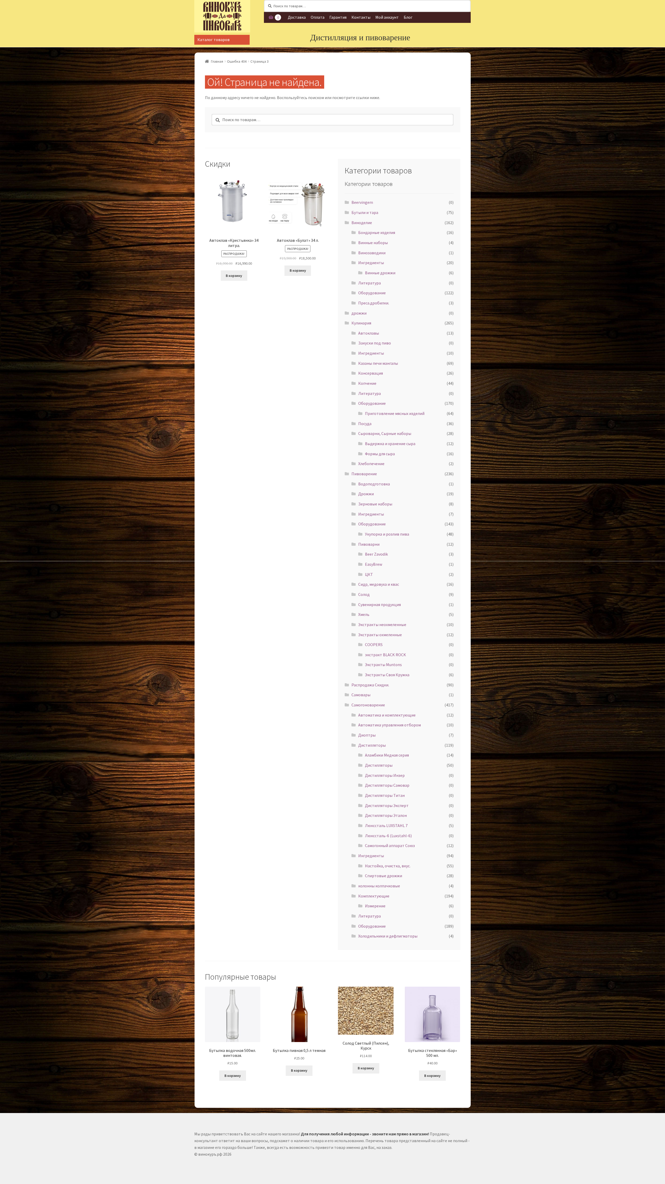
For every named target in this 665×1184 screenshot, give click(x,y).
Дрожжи (366, 493)
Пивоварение (364, 473)
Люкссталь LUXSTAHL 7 (386, 825)
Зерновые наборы (375, 503)
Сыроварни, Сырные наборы (384, 433)
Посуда (364, 423)
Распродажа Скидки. (370, 684)
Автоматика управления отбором (389, 724)
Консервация (370, 373)
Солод (364, 594)
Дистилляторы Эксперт (387, 805)
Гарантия (338, 17)
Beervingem (362, 202)
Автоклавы (368, 333)
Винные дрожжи (380, 272)
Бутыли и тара (364, 212)
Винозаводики (371, 252)
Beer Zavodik (376, 554)
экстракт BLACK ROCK (385, 654)
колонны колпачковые (379, 885)
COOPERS (374, 644)
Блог (408, 17)
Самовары (360, 694)
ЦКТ (369, 574)
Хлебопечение (371, 463)
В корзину (234, 275)
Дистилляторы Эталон (386, 815)
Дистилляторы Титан (385, 795)
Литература (369, 282)
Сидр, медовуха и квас (378, 584)
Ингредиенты (371, 262)
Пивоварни (369, 544)
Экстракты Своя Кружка (387, 674)
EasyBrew (373, 564)
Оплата (317, 17)
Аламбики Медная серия (387, 755)
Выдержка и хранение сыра (390, 443)
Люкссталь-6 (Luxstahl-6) (388, 835)
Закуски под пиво (374, 343)
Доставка (297, 17)
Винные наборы (373, 242)
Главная (217, 61)
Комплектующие (373, 896)
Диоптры (367, 735)
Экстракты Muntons (383, 664)
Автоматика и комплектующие (387, 715)
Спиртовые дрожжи (383, 875)
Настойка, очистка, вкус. (387, 865)
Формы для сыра (380, 453)
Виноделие (361, 222)
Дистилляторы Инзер (385, 775)
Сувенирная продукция (379, 604)
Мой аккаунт (387, 17)
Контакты (360, 17)
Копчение (367, 383)
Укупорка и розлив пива (387, 534)
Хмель (363, 614)
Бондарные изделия (376, 232)
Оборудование (372, 292)
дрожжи (359, 313)
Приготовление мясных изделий (394, 413)
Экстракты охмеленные (380, 634)
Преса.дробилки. (373, 302)
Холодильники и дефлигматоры (387, 936)
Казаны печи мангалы (378, 363)
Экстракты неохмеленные (382, 624)
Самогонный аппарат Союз (390, 845)
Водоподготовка (374, 483)
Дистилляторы (372, 745)
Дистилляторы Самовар (387, 785)
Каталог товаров (213, 39)
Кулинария (361, 323)
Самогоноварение (368, 704)
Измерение (375, 905)
